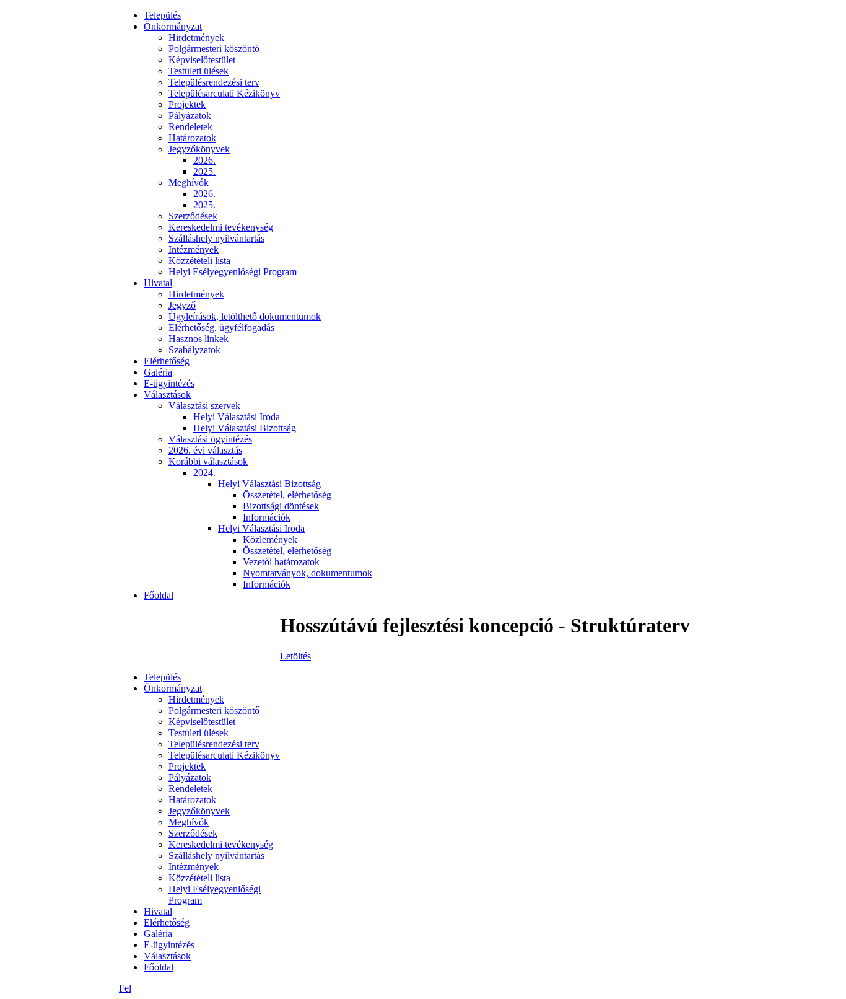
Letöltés (295, 656)
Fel (125, 988)
